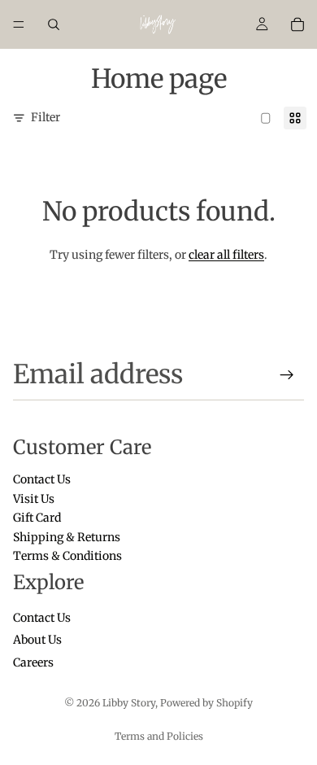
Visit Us (33, 499)
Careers (33, 662)
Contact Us (42, 480)
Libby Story (128, 703)
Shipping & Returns (66, 537)
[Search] (54, 24)
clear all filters (226, 254)
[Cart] (297, 24)
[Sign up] (287, 375)
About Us (37, 640)
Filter (45, 117)
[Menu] (18, 24)
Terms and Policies (159, 736)
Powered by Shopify (206, 703)
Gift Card (37, 518)
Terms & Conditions (67, 556)
